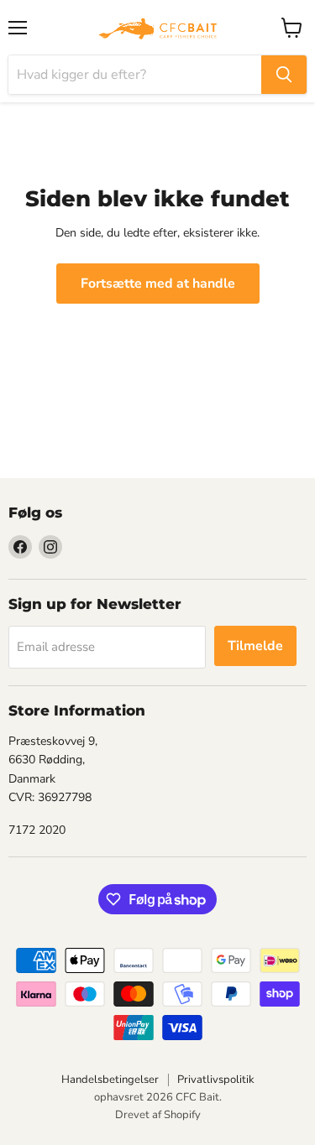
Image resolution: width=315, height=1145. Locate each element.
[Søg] (284, 74)
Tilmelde (255, 646)
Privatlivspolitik (216, 1079)
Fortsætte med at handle (158, 283)
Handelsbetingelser (110, 1079)
